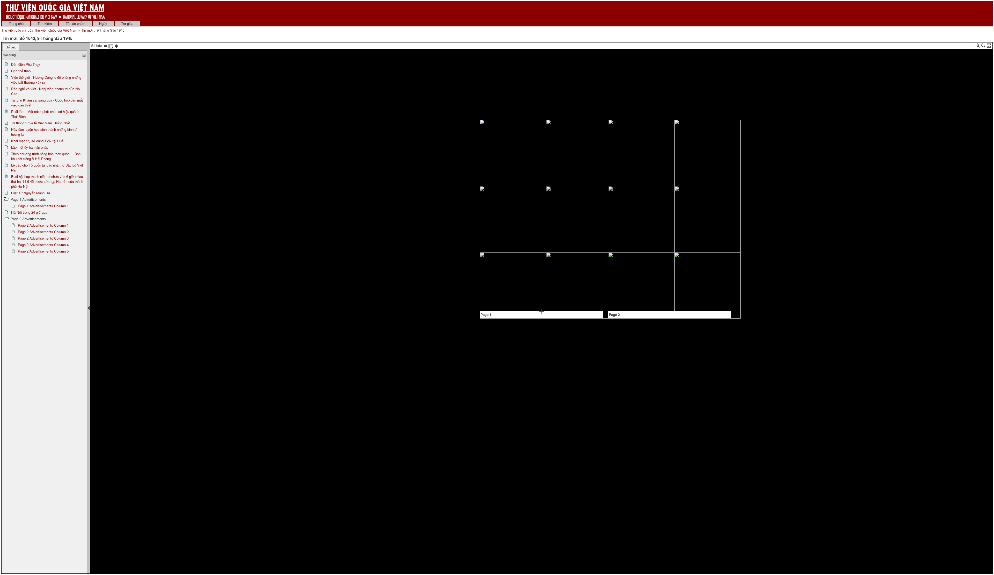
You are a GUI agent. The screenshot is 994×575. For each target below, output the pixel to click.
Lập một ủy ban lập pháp (29, 147)
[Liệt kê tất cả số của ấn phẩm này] (110, 45)
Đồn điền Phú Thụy (25, 64)
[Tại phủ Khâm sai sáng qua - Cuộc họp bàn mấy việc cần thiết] (549, 206)
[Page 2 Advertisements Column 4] (686, 213)
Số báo (11, 47)
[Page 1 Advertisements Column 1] (516, 169)
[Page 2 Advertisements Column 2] (653, 213)
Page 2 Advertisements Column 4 (43, 244)
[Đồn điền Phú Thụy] (492, 146)
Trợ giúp (127, 23)
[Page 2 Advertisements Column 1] (637, 208)
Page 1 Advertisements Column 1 (43, 205)
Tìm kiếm (45, 23)
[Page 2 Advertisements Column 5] (711, 216)
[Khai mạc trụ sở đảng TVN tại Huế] (507, 232)
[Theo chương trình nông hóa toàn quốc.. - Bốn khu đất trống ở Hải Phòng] (515, 267)
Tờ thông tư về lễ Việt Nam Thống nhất (40, 122)
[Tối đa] (989, 46)
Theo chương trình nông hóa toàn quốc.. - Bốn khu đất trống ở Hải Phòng (46, 156)
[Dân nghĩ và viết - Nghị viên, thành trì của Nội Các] (524, 147)
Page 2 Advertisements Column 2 (43, 231)
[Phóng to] (977, 46)
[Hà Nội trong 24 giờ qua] (653, 233)
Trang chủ (16, 23)
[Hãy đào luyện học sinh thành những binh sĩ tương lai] (516, 176)
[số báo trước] (105, 45)
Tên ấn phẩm (75, 23)
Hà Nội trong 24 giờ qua (29, 212)
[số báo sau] (116, 45)
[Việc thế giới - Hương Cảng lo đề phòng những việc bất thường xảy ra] (574, 131)
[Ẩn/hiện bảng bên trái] (88, 308)
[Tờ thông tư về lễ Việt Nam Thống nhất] (582, 271)
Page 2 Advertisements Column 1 (43, 225)
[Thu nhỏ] (983, 46)
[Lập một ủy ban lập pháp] (524, 240)
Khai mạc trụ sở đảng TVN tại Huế (37, 140)
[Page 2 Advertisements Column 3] (669, 200)
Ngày (103, 23)
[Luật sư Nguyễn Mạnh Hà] (590, 207)
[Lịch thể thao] (491, 247)
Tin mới (87, 30)
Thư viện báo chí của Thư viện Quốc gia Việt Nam (39, 30)
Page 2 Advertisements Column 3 (43, 238)
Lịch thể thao (21, 70)
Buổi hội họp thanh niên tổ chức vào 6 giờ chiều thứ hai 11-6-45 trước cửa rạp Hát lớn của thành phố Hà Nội (47, 181)
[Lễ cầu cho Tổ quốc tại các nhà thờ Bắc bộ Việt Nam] (531, 287)
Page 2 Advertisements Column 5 (43, 251)
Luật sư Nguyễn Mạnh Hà (30, 192)
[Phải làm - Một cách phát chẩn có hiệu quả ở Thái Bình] (573, 239)
